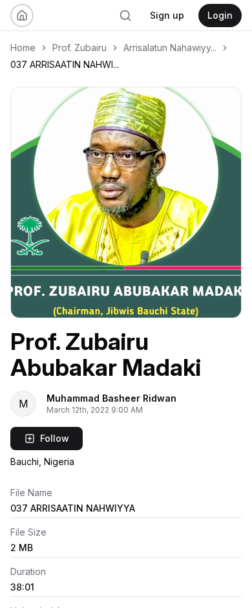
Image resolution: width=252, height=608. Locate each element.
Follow (54, 438)
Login (220, 15)
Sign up (167, 15)
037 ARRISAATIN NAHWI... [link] (64, 64)
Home (23, 47)
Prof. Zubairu (79, 47)
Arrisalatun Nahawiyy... (169, 47)
